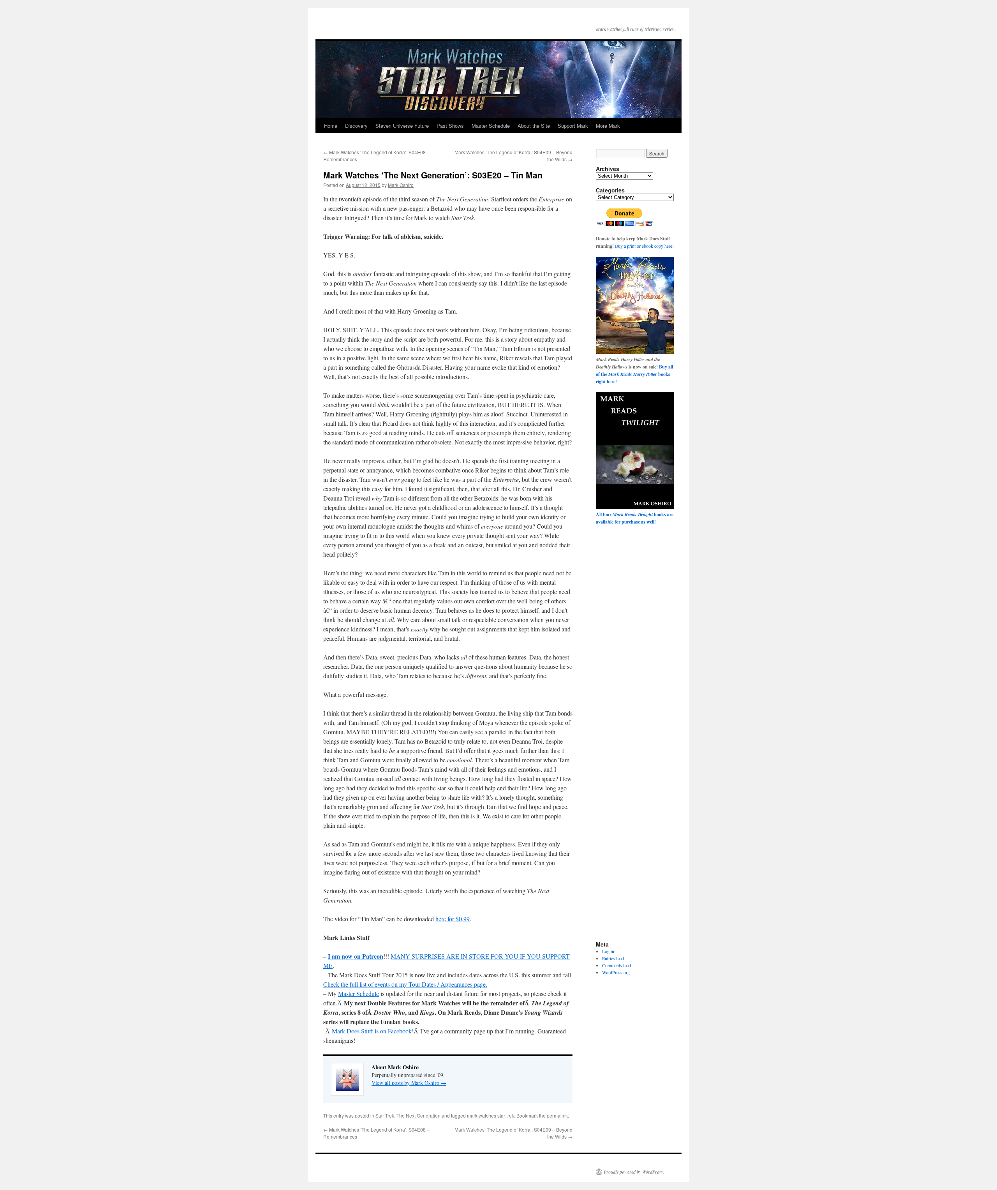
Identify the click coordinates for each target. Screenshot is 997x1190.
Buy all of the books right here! (634, 374)
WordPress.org (616, 972)
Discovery (356, 125)
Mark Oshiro (401, 185)
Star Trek (384, 1115)
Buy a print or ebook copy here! (644, 246)
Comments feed (616, 965)
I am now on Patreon (355, 956)
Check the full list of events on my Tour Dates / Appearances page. (405, 984)
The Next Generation (418, 1115)
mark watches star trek (490, 1115)
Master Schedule (491, 125)
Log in (608, 951)
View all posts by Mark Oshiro (409, 1082)
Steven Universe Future (402, 125)
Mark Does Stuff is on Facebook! (373, 1031)
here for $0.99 (452, 919)
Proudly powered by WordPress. (634, 1172)
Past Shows (450, 125)
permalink (557, 1115)
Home (330, 125)
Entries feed (613, 958)
